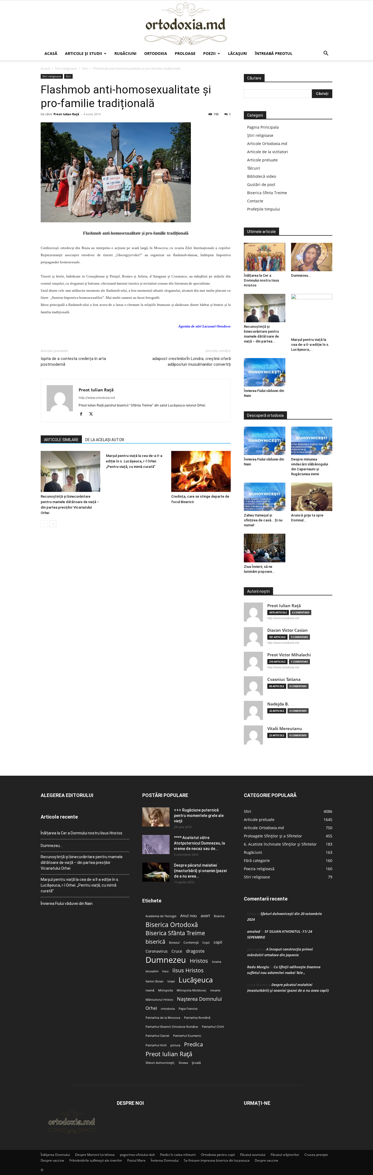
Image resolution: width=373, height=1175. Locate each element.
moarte (215, 990)
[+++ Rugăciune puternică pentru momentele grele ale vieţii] (156, 816)
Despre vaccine (52, 1160)
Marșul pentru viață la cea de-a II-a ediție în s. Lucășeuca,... (310, 345)
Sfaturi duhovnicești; (160, 1063)
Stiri (85, 68)
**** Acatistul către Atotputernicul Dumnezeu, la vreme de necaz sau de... (199, 843)
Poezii (209, 53)
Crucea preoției (316, 1154)
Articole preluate (262, 160)
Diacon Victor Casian (287, 630)
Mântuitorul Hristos (159, 1000)
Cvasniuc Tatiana (284, 679)
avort (205, 915)
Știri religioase (260, 135)
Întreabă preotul (273, 53)
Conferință (191, 942)
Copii (206, 942)
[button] (325, 54)
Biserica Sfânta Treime (175, 933)
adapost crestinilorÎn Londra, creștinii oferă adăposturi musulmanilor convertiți (191, 361)
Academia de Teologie (161, 916)
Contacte (255, 200)
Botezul (174, 942)
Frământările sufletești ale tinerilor (95, 1160)
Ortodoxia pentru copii (218, 1154)
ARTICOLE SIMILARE (61, 440)
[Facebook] (83, 414)
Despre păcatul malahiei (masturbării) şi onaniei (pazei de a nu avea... (200, 870)
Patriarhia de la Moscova (163, 1018)
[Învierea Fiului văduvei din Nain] (264, 372)
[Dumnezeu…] (312, 257)
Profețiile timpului (263, 209)
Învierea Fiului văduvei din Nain (67, 903)
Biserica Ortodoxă (172, 925)
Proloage (185, 53)
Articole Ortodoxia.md (267, 143)
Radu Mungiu (258, 966)
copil (218, 942)
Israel (171, 981)
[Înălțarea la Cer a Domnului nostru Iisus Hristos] (264, 257)
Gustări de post (261, 184)
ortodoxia (168, 1009)
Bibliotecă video (261, 176)
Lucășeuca (196, 980)
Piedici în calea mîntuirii (178, 1154)
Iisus (165, 971)
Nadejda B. (278, 704)
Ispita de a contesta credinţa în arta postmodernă (73, 361)
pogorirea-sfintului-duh (137, 1154)
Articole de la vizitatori (267, 151)
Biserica (219, 916)
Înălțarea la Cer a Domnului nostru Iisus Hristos (261, 280)
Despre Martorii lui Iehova (95, 1154)
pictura (175, 1045)
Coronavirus (157, 951)
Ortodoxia (155, 53)
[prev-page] (44, 523)
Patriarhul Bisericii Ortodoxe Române (172, 1027)
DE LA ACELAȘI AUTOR (104, 440)
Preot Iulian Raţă (66, 114)
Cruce (176, 951)
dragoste (195, 951)
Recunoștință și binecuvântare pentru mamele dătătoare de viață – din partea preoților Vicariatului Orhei (82, 862)
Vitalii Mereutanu (284, 728)
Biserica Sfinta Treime (267, 192)
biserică (155, 941)
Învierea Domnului (165, 1160)
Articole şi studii (83, 53)
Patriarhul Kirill (156, 1045)
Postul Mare (136, 1160)
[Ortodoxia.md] (186, 24)
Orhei (151, 1008)
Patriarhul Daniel (157, 1036)
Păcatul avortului (252, 1154)
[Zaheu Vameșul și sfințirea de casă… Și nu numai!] (264, 497)
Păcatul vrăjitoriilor (285, 1154)
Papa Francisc (188, 1009)
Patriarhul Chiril (213, 1027)
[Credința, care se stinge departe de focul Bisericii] (201, 471)
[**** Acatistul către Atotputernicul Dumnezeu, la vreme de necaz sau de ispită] (156, 844)
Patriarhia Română (197, 1018)
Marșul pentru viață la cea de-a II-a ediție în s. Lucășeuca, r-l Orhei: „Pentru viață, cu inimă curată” (134, 461)
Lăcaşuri (237, 53)
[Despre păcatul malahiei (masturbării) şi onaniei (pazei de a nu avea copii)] (156, 872)
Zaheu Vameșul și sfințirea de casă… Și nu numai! (263, 520)
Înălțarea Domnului (55, 1154)
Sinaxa (183, 1063)
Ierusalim (152, 971)
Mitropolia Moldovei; (191, 990)
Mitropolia (165, 990)
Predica (193, 1044)
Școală (196, 1063)
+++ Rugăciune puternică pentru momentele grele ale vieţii (199, 815)
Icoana (216, 962)
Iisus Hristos (188, 970)
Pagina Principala (263, 127)
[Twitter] (92, 414)
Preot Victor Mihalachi (289, 654)
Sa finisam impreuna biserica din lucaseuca (217, 1160)
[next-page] (52, 523)
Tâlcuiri (253, 168)
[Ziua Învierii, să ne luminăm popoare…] (264, 548)
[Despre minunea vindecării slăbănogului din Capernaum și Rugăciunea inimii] (312, 441)
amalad (253, 931)
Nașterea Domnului (199, 999)
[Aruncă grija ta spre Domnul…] (312, 497)
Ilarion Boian (155, 981)
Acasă (51, 53)
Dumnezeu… (300, 275)
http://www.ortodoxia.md (97, 398)
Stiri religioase (66, 68)
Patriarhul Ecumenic (187, 1036)
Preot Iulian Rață (169, 1054)
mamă (150, 990)
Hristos (199, 961)
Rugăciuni (125, 53)
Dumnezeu (166, 960)
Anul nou (188, 915)
